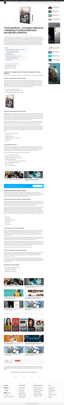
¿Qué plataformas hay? (9, 53)
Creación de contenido (22, 393)
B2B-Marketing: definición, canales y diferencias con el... (43, 0)
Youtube (5, 369)
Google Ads (50, 393)
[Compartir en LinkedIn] (32, 377)
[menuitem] (7, 0)
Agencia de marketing (22, 387)
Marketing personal (22, 397)
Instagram (7, 157)
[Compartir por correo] (40, 377)
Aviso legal (34, 403)
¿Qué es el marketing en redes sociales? (12, 50)
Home (5, 35)
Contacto (36, 403)
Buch (11, 366)
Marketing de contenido (22, 394)
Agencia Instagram (21, 390)
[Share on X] (16, 377)
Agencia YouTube (21, 391)
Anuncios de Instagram (52, 390)
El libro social (11, 63)
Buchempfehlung (15, 366)
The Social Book (8, 65)
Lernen (33, 366)
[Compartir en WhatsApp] (24, 377)
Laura (11, 362)
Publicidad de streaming (37, 393)
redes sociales (16, 89)
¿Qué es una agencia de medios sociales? (12, 58)
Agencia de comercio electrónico (38, 387)
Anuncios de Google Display (53, 394)
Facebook (19, 366)
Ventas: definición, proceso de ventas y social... (56, 0)
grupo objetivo (11, 157)
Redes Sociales (8, 35)
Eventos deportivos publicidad (38, 394)
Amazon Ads (50, 397)
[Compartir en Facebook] (8, 377)
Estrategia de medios (8, 137)
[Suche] (59, 3)
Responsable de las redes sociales (10, 54)
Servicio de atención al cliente (10, 219)
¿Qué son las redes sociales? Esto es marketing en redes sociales (15, 49)
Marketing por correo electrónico (39, 390)
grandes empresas (13, 162)
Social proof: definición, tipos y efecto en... (30, 0)
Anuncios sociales (51, 387)
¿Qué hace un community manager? (11, 57)
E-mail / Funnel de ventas (37, 391)
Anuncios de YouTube (52, 391)
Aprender (8, 366)
